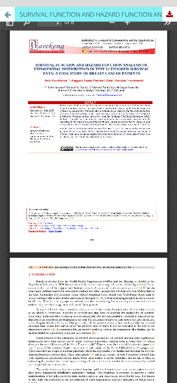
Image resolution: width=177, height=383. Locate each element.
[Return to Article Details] (7, 14)
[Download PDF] (169, 14)
